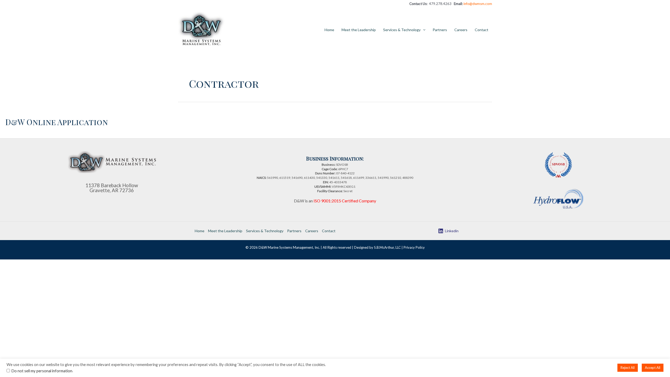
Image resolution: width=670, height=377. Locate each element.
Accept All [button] (652, 367)
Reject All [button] (628, 367)
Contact (481, 29)
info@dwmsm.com (478, 4)
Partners (440, 29)
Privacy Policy (414, 247)
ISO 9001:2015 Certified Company (345, 200)
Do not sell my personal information (41, 371)
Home (329, 29)
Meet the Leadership (359, 29)
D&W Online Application (56, 122)
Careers (460, 29)
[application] (423, 30)
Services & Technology (402, 29)
